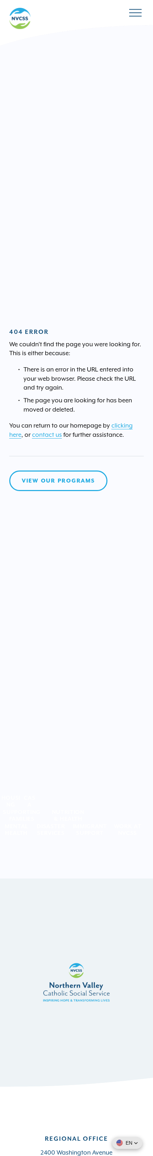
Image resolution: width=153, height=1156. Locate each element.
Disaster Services (51, 829)
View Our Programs (58, 480)
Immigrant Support (90, 829)
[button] (127, 1143)
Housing (10, 801)
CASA (30, 801)
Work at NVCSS (128, 829)
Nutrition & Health (68, 815)
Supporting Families (21, 815)
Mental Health (16, 829)
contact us (47, 435)
